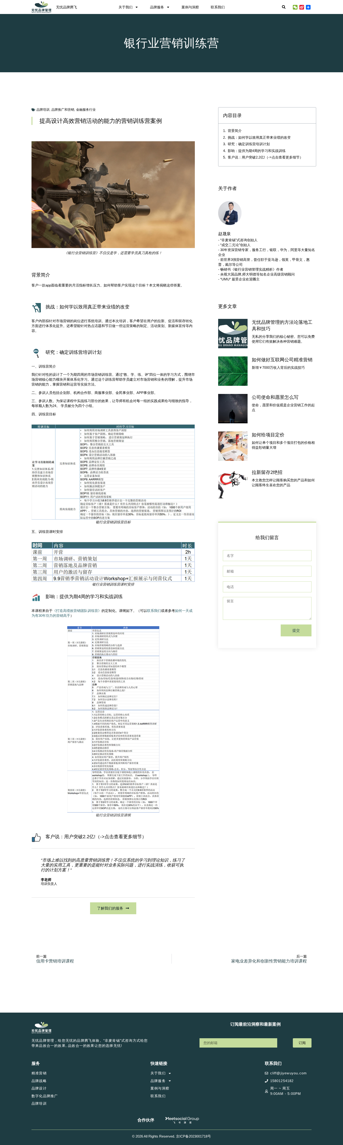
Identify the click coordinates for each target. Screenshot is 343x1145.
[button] (283, 7)
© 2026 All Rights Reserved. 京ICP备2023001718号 (171, 1136)
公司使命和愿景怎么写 (275, 397)
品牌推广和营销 (62, 109)
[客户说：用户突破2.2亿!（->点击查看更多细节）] (36, 837)
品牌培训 (42, 109)
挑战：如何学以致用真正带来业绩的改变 (259, 137)
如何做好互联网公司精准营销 (282, 359)
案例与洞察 (190, 7)
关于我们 (126, 7)
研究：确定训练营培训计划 (249, 144)
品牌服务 (157, 7)
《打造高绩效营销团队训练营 (75, 611)
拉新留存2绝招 (267, 472)
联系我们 (218, 7)
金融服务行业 (86, 109)
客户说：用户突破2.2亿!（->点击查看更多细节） (96, 836)
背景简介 (235, 131)
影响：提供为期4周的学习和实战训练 (257, 151)
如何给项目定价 (268, 434)
